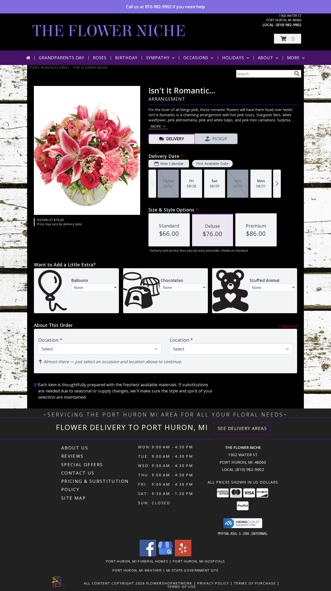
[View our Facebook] (148, 554)
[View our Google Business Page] (165, 554)
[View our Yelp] (183, 554)
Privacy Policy (213, 583)
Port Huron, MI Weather (137, 570)
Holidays (233, 58)
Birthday (126, 58)
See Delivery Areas (242, 428)
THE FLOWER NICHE (109, 31)
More (293, 58)
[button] (287, 39)
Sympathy (158, 58)
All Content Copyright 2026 (114, 583)
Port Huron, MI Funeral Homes (137, 561)
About (265, 58)
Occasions (195, 58)
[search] (297, 73)
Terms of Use (181, 586)
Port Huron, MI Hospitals (199, 561)
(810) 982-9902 (288, 24)
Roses (100, 58)
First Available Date (212, 163)
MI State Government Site (192, 570)
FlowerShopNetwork (169, 583)
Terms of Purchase (255, 583)
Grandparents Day (61, 58)
